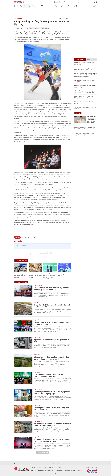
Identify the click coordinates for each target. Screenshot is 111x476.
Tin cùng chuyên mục (21, 282)
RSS (96, 6)
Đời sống (19, 6)
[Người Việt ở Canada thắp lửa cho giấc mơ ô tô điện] (23, 343)
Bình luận (17, 237)
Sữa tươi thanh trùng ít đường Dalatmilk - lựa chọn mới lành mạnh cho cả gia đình (51, 358)
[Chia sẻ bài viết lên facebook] (15, 28)
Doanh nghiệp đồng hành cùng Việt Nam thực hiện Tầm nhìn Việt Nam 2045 (51, 375)
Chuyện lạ (61, 6)
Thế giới (34, 6)
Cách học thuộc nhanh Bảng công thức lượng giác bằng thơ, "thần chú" (84, 68)
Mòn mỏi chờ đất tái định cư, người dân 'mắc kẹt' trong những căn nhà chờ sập (84, 128)
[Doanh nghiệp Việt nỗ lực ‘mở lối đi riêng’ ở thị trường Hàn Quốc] (23, 411)
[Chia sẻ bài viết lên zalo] (18, 28)
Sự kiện (75, 6)
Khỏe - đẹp (54, 6)
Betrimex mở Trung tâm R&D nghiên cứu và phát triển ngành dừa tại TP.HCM (52, 424)
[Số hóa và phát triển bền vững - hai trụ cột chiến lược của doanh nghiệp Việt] (23, 395)
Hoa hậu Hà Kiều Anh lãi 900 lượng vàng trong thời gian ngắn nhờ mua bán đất (92, 119)
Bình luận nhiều (91, 59)
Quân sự (69, 6)
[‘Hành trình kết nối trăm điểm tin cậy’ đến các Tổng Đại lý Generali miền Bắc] (23, 291)
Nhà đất (36, 302)
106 (79, 81)
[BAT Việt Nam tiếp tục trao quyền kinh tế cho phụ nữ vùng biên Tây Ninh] (23, 326)
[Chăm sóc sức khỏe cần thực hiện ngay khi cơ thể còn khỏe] (35, 267)
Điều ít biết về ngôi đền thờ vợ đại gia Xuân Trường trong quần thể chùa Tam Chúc (85, 91)
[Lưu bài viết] (27, 28)
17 (93, 69)
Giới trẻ (47, 6)
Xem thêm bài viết (43, 452)
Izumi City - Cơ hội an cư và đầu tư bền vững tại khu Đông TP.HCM (52, 306)
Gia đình (41, 6)
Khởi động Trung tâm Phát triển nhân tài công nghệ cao (20, 275)
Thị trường (27, 6)
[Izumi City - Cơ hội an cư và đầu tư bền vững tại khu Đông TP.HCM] (23, 308)
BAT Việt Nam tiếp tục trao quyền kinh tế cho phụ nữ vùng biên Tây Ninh (52, 323)
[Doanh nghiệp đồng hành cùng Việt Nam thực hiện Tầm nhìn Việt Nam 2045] (23, 378)
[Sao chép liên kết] (24, 28)
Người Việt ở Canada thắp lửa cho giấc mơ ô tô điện (51, 341)
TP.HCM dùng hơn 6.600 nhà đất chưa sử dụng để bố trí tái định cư (84, 134)
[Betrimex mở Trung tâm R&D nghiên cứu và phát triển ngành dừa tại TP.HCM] (23, 427)
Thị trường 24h (38, 285)
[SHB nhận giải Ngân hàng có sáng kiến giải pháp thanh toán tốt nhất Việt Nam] (23, 443)
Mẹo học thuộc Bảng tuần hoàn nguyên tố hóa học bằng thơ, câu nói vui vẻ (85, 97)
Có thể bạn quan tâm (21, 260)
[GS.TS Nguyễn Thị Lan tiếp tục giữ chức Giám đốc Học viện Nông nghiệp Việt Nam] (50, 267)
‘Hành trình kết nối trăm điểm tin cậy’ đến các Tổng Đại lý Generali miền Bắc (51, 289)
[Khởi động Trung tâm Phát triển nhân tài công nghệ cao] (20, 267)
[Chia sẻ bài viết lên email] (21, 28)
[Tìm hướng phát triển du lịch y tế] (64, 267)
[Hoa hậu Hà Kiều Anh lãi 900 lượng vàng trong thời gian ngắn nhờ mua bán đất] (80, 119)
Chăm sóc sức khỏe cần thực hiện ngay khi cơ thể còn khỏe (35, 275)
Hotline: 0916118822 (70, 2)
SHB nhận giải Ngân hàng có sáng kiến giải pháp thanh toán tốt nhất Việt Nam (52, 440)
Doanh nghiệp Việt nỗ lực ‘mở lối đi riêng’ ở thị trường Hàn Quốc (51, 409)
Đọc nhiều (80, 59)
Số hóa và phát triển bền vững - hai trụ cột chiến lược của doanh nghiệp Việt (52, 393)
